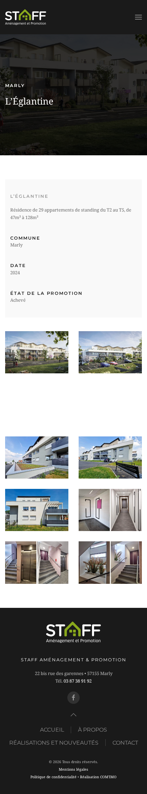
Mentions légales (73, 769)
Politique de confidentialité (53, 776)
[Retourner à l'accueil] (25, 17)
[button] (138, 17)
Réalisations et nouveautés (53, 742)
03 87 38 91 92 (78, 681)
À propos (92, 729)
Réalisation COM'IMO (98, 776)
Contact (125, 742)
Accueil (52, 729)
